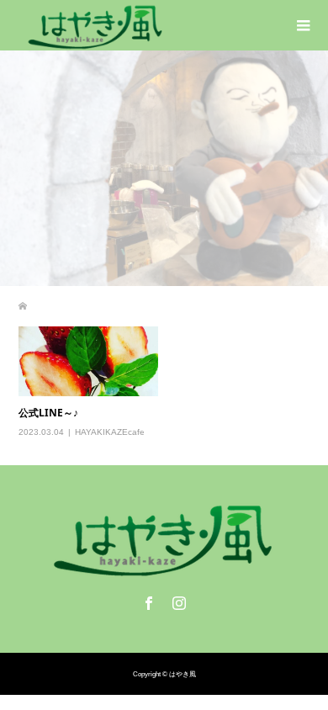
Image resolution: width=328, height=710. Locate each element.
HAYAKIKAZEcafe (110, 432)
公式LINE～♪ (48, 412)
